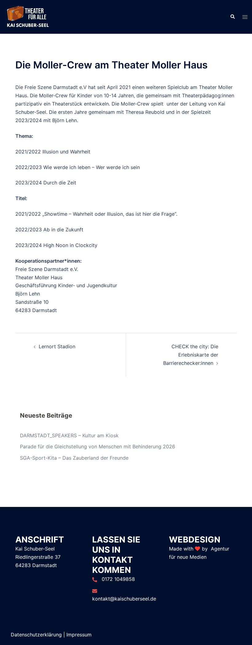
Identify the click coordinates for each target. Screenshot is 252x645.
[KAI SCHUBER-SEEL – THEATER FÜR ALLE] (28, 16)
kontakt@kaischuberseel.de (124, 599)
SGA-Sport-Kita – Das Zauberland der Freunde (74, 458)
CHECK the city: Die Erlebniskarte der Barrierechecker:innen (190, 354)
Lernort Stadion (57, 346)
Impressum (79, 634)
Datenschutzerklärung (36, 634)
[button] (232, 16)
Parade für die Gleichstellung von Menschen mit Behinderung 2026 (97, 446)
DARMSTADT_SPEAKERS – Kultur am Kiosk (69, 435)
